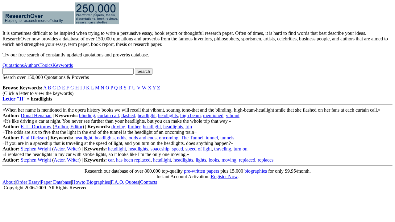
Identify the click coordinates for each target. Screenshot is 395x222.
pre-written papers (201, 171)
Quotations (13, 65)
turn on (240, 148)
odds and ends (142, 137)
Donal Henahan (36, 115)
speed (177, 148)
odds (121, 137)
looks (214, 159)
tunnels (227, 137)
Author (61, 126)
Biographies (98, 182)
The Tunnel (192, 137)
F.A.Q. (117, 182)
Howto (78, 182)
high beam (190, 115)
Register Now (224, 176)
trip (188, 126)
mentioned (213, 115)
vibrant (232, 115)
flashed (128, 115)
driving (118, 126)
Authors (32, 65)
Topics (46, 65)
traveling (222, 148)
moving (229, 159)
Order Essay (28, 182)
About (8, 182)
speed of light (198, 148)
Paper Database (56, 182)
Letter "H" (14, 98)
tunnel (212, 137)
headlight (147, 115)
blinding (87, 115)
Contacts (148, 182)
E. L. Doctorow (36, 126)
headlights (168, 115)
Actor (59, 148)
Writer (73, 148)
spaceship (160, 148)
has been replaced (133, 159)
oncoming (168, 137)
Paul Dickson (34, 137)
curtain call (108, 115)
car (111, 159)
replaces (265, 159)
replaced (247, 159)
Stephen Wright (36, 148)
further (134, 126)
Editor (76, 126)
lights (201, 159)
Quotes (132, 182)
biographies (255, 171)
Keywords (62, 65)
